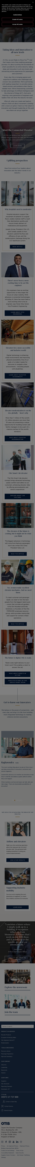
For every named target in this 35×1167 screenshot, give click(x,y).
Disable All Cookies (17, 19)
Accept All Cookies (17, 24)
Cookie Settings (17, 14)
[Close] (33, 2)
